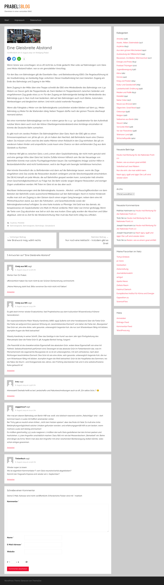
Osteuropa (121, 112)
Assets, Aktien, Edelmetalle (128, 43)
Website (11, 551)
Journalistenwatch (125, 273)
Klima (119, 73)
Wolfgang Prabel (42, 53)
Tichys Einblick (123, 257)
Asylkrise (13, 223)
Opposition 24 (123, 297)
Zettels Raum (122, 285)
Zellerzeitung (122, 269)
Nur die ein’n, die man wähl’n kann (131, 170)
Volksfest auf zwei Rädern (128, 166)
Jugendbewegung (124, 69)
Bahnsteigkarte (29, 226)
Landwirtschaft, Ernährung (127, 89)
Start (7, 20)
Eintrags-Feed (123, 322)
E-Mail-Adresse (14, 544)
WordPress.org (123, 330)
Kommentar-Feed (124, 326)
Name (10, 537)
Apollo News (122, 281)
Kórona (120, 77)
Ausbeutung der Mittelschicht (129, 54)
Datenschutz (35, 20)
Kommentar (13, 501)
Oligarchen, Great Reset (126, 108)
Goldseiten (121, 265)
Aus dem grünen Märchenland (129, 50)
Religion (120, 115)
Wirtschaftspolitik (124, 138)
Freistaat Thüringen (124, 66)
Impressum (20, 20)
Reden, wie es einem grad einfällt (131, 162)
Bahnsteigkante (16, 226)
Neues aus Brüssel (124, 104)
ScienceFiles (122, 301)
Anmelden (121, 318)
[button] (9, 59)
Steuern (120, 123)
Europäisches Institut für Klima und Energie (135, 293)
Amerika (120, 39)
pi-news (120, 261)
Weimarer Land (123, 134)
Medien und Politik (124, 92)
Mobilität (21, 223)
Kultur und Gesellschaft (126, 85)
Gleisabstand (50, 226)
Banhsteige (39, 226)
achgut (120, 277)
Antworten (11, 292)
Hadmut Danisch (124, 289)
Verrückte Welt (123, 127)
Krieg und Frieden (124, 81)
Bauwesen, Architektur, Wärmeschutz (132, 58)
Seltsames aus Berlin (125, 119)
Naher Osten (122, 100)
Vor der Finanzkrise (124, 131)
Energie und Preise (124, 62)
